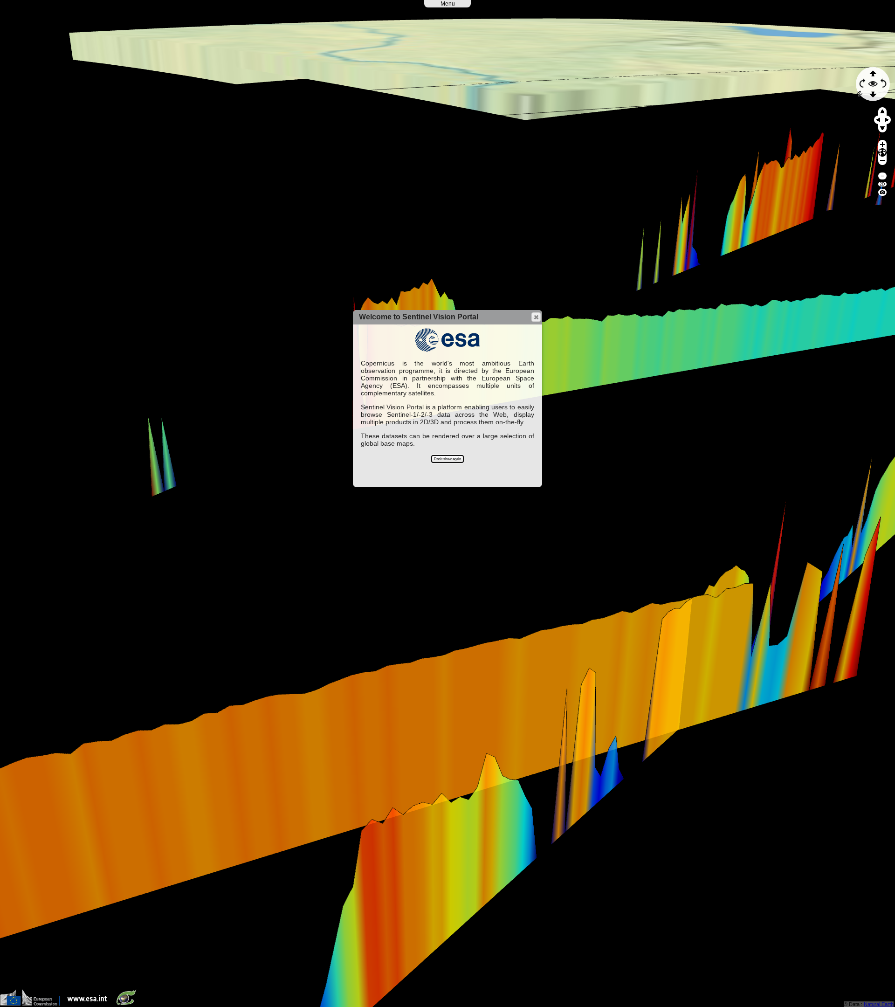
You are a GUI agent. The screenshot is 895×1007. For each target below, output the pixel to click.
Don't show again (447, 459)
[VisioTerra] (128, 1003)
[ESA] (89, 1003)
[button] (536, 317)
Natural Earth (879, 1004)
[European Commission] (32, 1003)
